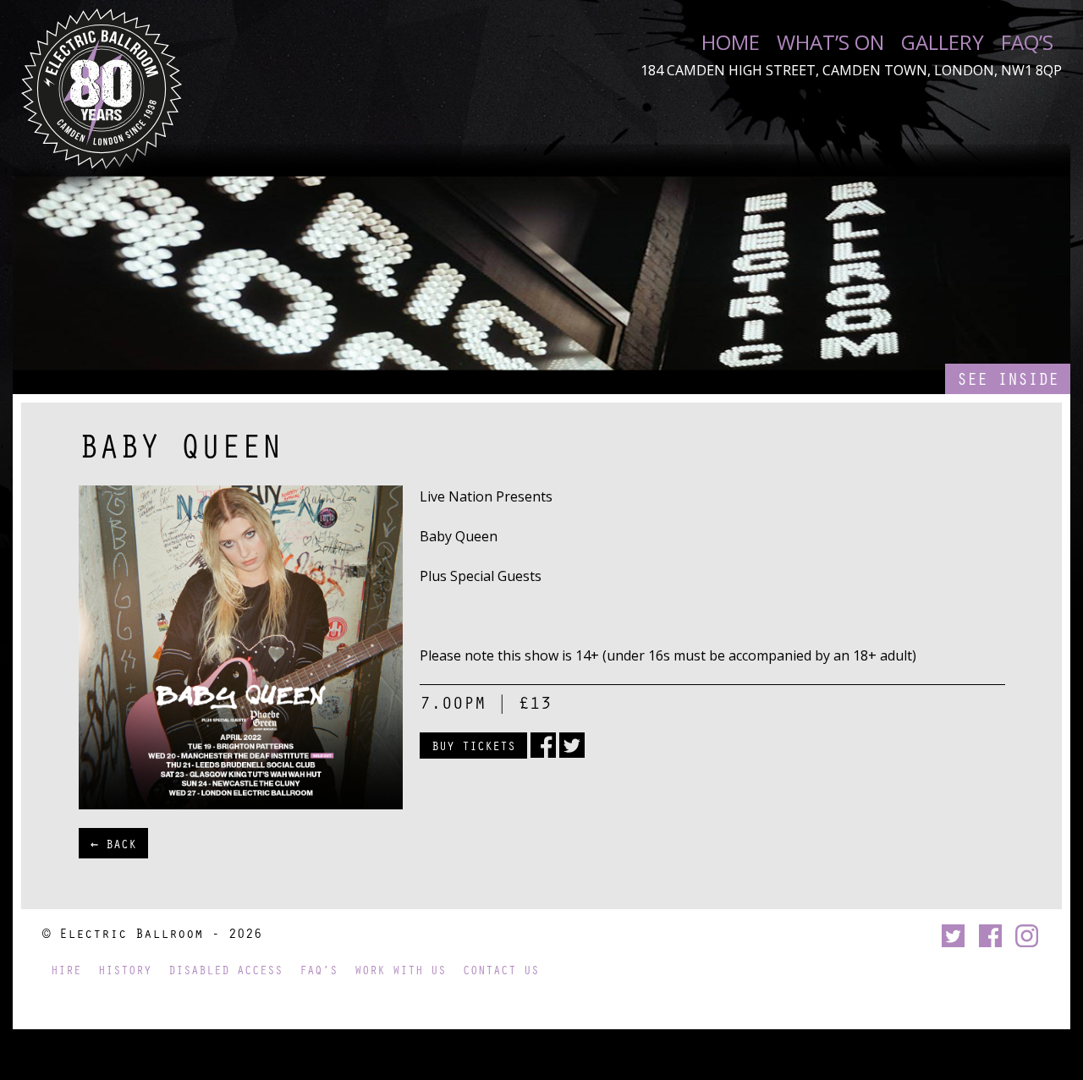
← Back (113, 843)
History (124, 970)
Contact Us (501, 970)
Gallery (942, 42)
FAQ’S (1027, 42)
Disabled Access (225, 970)
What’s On (830, 42)
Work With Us (400, 970)
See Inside (1007, 378)
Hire (66, 970)
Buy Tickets (473, 745)
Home (730, 42)
